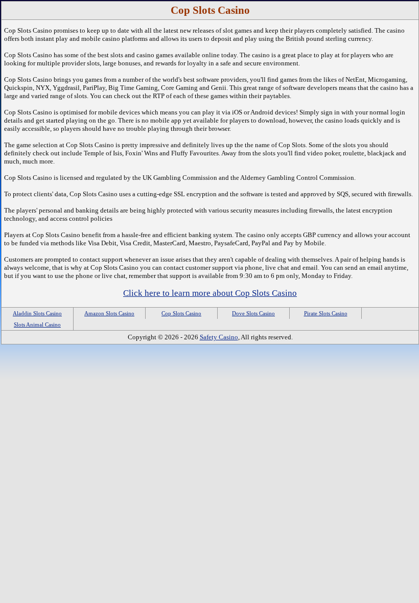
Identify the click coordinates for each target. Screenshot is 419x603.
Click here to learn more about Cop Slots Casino (210, 293)
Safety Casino (219, 337)
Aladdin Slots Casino (37, 313)
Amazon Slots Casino (109, 313)
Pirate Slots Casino (325, 313)
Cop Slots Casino (181, 313)
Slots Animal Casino (37, 324)
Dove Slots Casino (253, 313)
